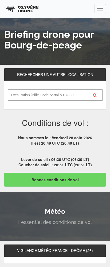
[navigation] (100, 8)
